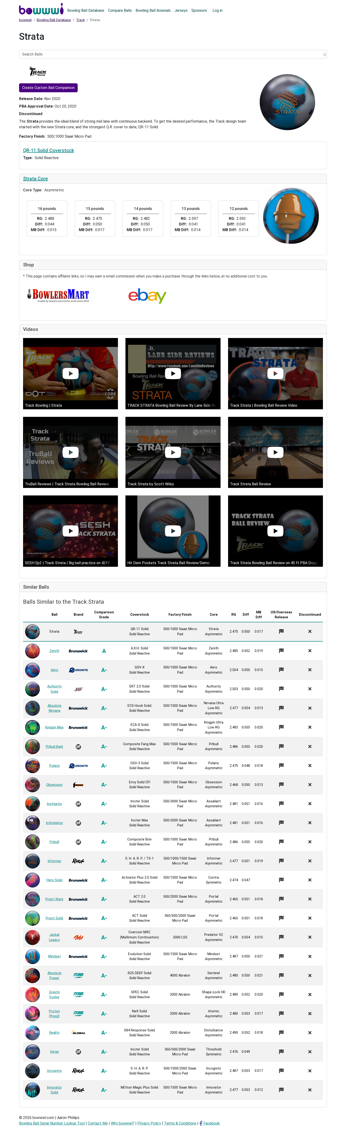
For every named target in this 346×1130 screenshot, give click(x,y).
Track (80, 20)
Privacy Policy (149, 1123)
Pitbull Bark (54, 747)
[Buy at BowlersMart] (58, 296)
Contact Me (98, 1123)
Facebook (211, 1123)
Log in (217, 10)
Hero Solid (54, 880)
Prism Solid (54, 918)
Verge (54, 1052)
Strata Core (35, 178)
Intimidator (54, 823)
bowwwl (25, 20)
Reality (54, 1033)
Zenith (54, 651)
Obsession (54, 785)
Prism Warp (54, 899)
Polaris (54, 766)
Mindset (54, 956)
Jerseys (181, 10)
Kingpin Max (54, 727)
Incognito (54, 1071)
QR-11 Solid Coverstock (48, 150)
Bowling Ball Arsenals (153, 10)
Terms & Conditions (180, 1123)
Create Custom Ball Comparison (48, 87)
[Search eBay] (147, 296)
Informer (54, 861)
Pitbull (54, 842)
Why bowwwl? (122, 1123)
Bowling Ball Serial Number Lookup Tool (52, 1123)
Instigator (54, 804)
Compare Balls (120, 10)
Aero (54, 670)
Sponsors (199, 10)
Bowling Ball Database (85, 10)
